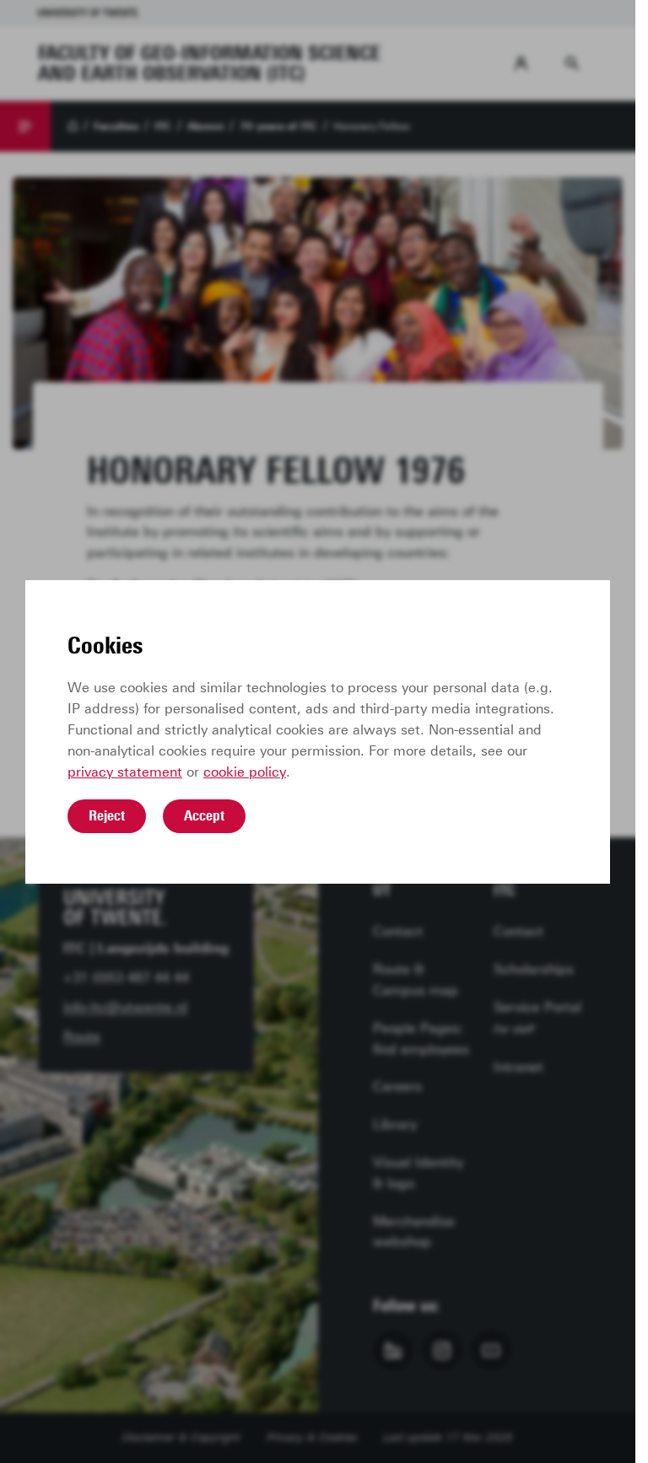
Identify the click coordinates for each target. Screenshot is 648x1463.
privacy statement (125, 772)
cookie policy (244, 772)
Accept (204, 815)
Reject (107, 815)
